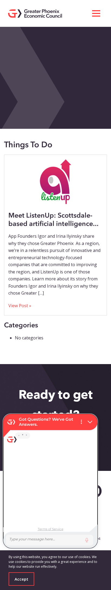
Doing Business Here (27, 33)
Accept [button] (21, 579)
